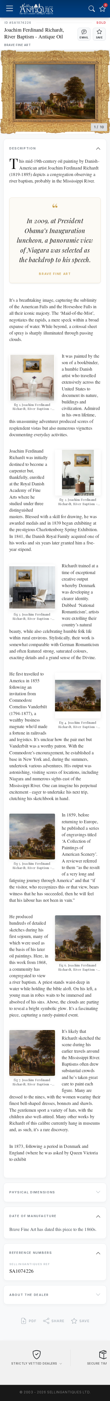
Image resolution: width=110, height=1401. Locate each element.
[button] (84, 34)
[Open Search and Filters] (92, 9)
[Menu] (9, 8)
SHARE (57, 1321)
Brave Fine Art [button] (17, 45)
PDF (32, 1321)
